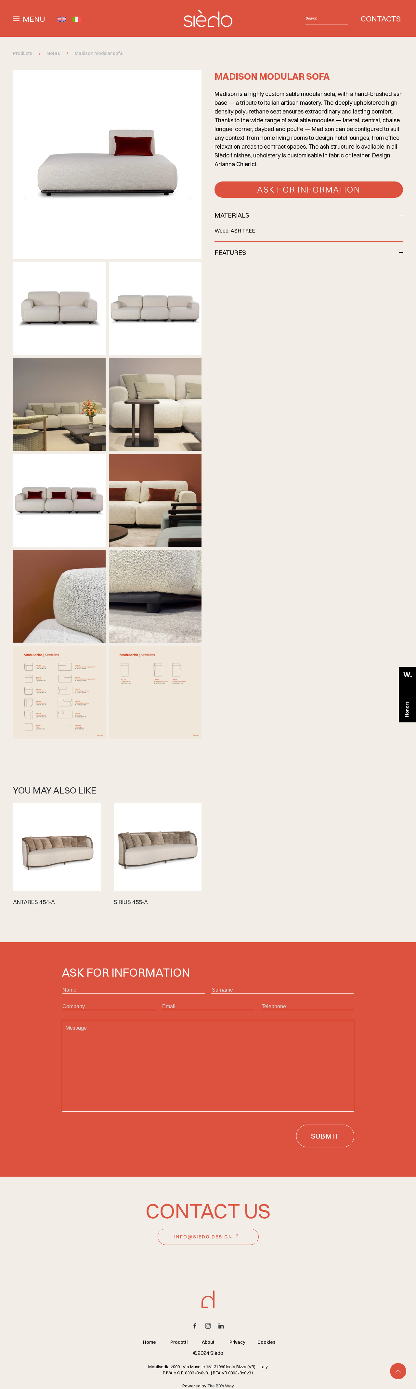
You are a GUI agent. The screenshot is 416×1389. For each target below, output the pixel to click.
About (208, 1342)
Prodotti (179, 1342)
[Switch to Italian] (76, 18)
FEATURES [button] (230, 252)
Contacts (381, 18)
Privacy (237, 1342)
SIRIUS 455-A (131, 902)
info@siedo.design (203, 1237)
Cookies (266, 1342)
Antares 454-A (34, 902)
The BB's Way (220, 1385)
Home (149, 1342)
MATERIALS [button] (231, 215)
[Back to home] (208, 18)
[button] (29, 18)
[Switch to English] (61, 18)
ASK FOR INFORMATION (308, 189)
